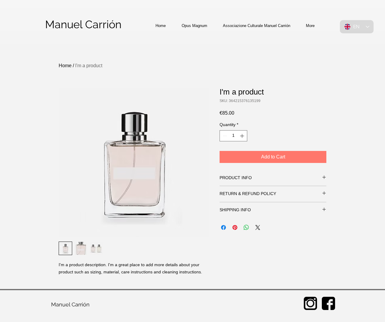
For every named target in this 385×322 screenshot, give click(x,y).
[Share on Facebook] (223, 227)
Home (65, 65)
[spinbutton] (233, 136)
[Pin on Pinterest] (235, 227)
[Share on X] (257, 227)
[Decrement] (224, 136)
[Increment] (242, 136)
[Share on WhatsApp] (246, 227)
